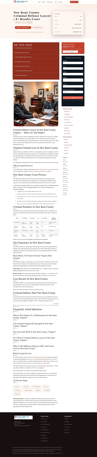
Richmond (65, 172)
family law (55, 361)
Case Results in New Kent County (22, 66)
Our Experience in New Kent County (22, 61)
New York (65, 184)
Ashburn (64, 164)
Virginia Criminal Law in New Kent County (24, 48)
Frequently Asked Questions (21, 75)
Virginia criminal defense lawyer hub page (37, 357)
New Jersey (65, 180)
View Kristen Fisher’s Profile (32, 270)
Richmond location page (43, 363)
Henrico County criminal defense (33, 359)
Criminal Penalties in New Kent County (23, 57)
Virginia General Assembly (52, 162)
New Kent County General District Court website (39, 171)
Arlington (64, 168)
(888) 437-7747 (68, 47)
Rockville (65, 176)
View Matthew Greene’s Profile (48, 275)
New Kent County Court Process (22, 52)
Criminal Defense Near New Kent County (24, 70)
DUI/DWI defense (46, 361)
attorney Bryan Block (27, 363)
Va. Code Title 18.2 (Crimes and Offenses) (48, 169)
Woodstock (65, 188)
